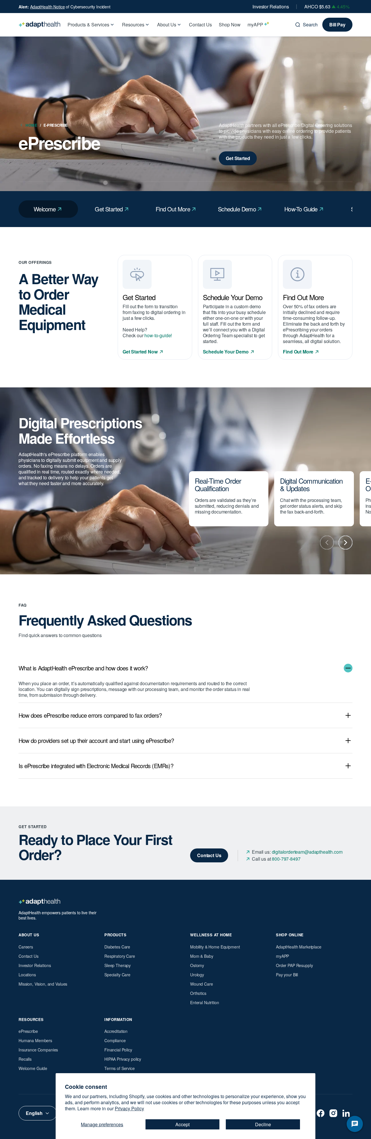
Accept (182, 1124)
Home (33, 125)
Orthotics (198, 993)
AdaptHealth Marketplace (298, 947)
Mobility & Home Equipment (215, 947)
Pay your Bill (287, 974)
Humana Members (35, 1040)
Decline (263, 1124)
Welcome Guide (33, 1068)
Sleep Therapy (117, 965)
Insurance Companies (38, 1050)
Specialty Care (117, 974)
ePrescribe (28, 1031)
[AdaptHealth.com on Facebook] (320, 1113)
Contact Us (29, 956)
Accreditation (116, 1031)
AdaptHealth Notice (47, 7)
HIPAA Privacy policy (122, 1059)
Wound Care (201, 984)
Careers (26, 947)
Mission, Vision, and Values (43, 984)
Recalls (25, 1059)
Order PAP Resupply (294, 965)
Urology (197, 974)
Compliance (115, 1040)
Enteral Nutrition (204, 1002)
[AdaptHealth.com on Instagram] (333, 1113)
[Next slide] (345, 542)
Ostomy (197, 965)
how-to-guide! (158, 335)
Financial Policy (118, 1050)
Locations (27, 974)
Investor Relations (270, 7)
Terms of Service (119, 1068)
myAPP (282, 956)
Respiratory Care (119, 956)
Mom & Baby (201, 956)
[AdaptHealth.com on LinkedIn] (346, 1113)
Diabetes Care (117, 947)
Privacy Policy (129, 1108)
